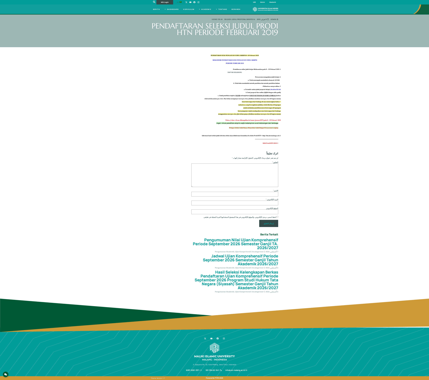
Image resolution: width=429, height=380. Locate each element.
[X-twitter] (186, 2)
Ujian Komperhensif (243, 252)
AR (178, 2)
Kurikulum (188, 9)
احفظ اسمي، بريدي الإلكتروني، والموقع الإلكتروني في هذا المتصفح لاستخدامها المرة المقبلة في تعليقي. (239, 217)
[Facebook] (194, 2)
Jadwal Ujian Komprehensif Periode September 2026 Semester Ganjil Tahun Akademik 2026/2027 (240, 259)
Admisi (262, 2)
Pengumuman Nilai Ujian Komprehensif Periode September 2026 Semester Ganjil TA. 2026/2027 (235, 243)
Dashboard (173, 9)
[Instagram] (198, 2)
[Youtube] (190, 2)
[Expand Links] (5, 374)
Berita (156, 9)
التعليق (275, 162)
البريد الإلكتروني (272, 199)
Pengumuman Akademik (224, 252)
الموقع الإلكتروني (272, 208)
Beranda (236, 9)
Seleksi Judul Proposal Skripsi (238, 19)
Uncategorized (257, 252)
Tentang (222, 9)
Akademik (272, 2)
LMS (254, 2)
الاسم (275, 190)
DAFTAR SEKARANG (235, 72)
